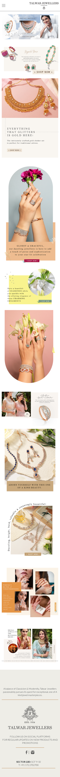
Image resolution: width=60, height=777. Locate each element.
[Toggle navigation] (3, 5)
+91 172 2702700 (30, 765)
